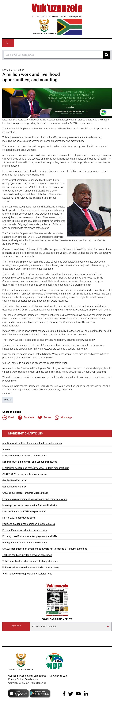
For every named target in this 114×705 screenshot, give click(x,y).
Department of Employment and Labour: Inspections (29, 461)
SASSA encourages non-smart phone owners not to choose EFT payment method (44, 548)
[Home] (57, 19)
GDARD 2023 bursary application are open (24, 474)
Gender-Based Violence (14, 480)
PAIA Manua (31, 679)
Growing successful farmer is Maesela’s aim (25, 492)
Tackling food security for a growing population (27, 555)
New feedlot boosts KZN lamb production (24, 511)
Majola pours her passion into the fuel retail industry (29, 505)
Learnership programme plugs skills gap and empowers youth (34, 499)
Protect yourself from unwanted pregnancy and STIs (29, 536)
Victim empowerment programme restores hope (27, 573)
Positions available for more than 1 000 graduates (28, 524)
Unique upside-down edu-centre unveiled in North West (30, 567)
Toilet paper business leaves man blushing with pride (30, 561)
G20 (64, 675)
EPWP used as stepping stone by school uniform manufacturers (35, 468)
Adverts (6, 449)
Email (11, 417)
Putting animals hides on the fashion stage (24, 542)
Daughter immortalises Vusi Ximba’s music (24, 455)
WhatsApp (66, 417)
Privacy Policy (15, 679)
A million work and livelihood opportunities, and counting (32, 443)
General (8, 399)
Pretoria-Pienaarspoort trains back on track (24, 530)
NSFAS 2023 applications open (18, 517)
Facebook (29, 417)
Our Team (13, 675)
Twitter (47, 417)
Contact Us (26, 675)
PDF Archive (54, 675)
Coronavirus (40, 675)
